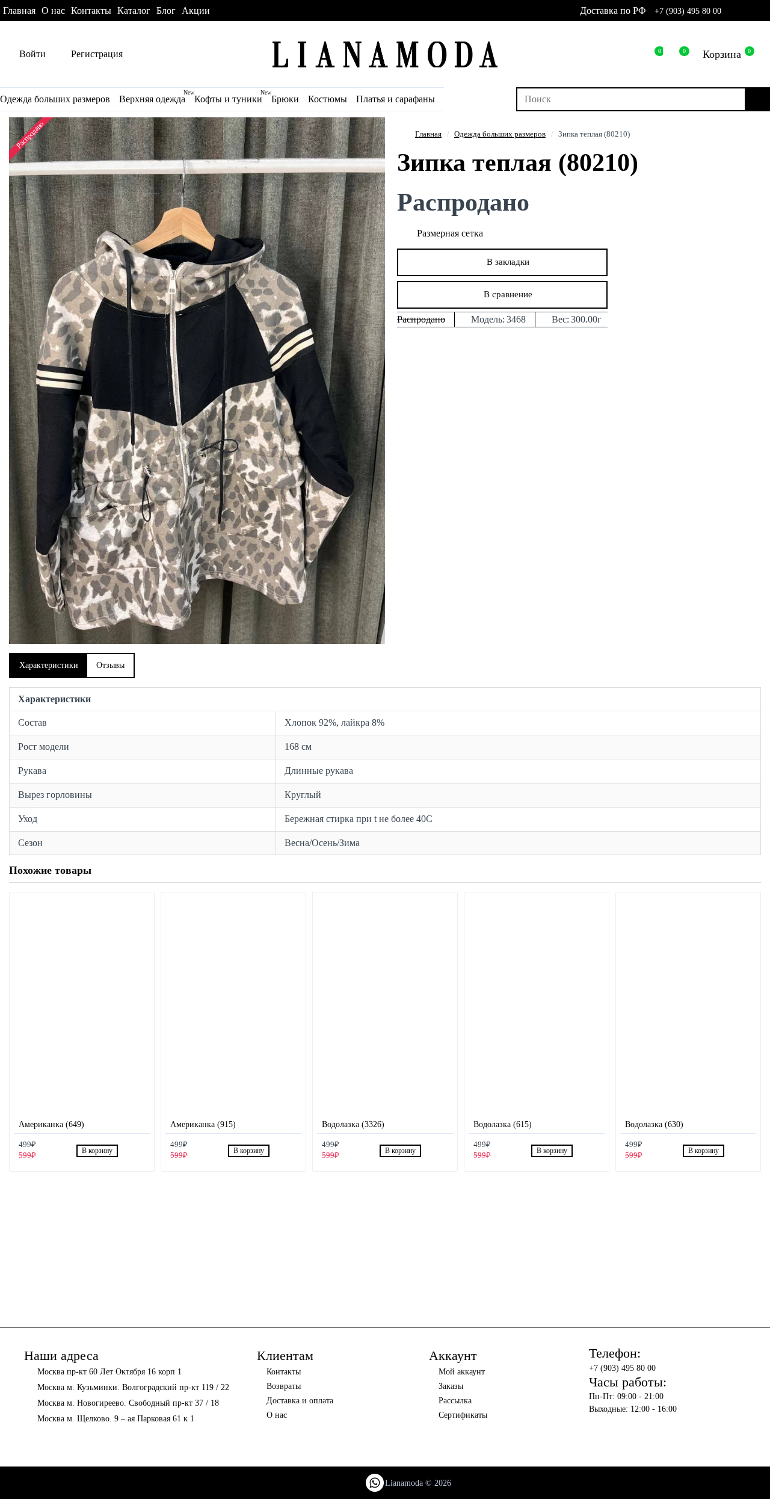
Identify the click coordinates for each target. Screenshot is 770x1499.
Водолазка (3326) (353, 1124)
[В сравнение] (140, 1151)
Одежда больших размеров (500, 133)
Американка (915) (203, 1124)
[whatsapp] (732, 11)
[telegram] (765, 11)
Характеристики (48, 665)
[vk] (749, 11)
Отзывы (110, 665)
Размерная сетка (450, 233)
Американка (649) (51, 1124)
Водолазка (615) (502, 1124)
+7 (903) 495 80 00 (687, 11)
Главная (428, 133)
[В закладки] (126, 1151)
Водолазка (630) (654, 1124)
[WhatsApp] (375, 1483)
